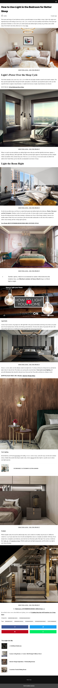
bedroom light (8, 621)
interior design (29, 621)
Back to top (29, 679)
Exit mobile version (29, 686)
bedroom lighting (19, 621)
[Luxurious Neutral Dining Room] (4, 672)
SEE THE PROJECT (34, 70)
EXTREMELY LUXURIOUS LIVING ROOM (26, 468)
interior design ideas (40, 621)
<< (30, 609)
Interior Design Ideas (29, 376)
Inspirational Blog (12, 618)
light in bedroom (52, 621)
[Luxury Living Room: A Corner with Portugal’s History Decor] (4, 656)
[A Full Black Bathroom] (4, 648)
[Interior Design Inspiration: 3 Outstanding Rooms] (4, 664)
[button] (56, 1)
